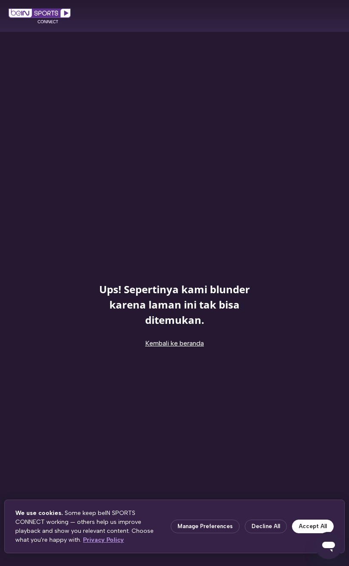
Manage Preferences (205, 526)
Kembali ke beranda (174, 343)
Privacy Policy (103, 539)
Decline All (266, 526)
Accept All (313, 526)
